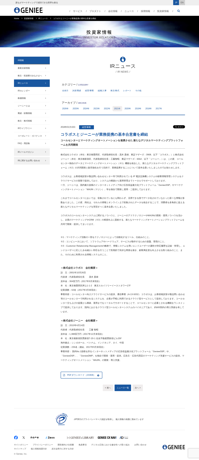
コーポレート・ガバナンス (30, 136)
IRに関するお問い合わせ (29, 160)
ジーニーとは (24, 106)
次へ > (138, 388)
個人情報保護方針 (39, 448)
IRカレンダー (24, 91)
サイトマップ (20, 448)
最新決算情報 (24, 68)
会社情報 (113, 11)
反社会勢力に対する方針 (63, 448)
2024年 (86, 108)
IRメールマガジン (26, 152)
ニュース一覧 (123, 388)
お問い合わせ (140, 444)
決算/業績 (76, 90)
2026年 (65, 108)
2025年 (76, 108)
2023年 (96, 108)
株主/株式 (115, 90)
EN (182, 2)
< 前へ (108, 388)
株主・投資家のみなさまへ (30, 75)
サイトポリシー (21, 444)
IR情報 (21, 60)
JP (176, 2)
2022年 (107, 108)
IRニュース (43, 18)
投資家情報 (163, 11)
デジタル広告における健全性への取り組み (110, 444)
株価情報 (22, 98)
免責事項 (83, 444)
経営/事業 (89, 90)
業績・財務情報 (25, 113)
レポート (127, 90)
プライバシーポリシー (43, 444)
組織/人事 (102, 90)
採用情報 (145, 11)
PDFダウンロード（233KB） (81, 375)
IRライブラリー (25, 128)
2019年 (138, 108)
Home (16, 18)
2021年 (117, 108)
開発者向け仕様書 (66, 444)
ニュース (129, 11)
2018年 (148, 108)
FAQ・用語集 (24, 143)
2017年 (159, 108)
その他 (138, 90)
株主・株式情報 (25, 121)
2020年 (128, 108)
